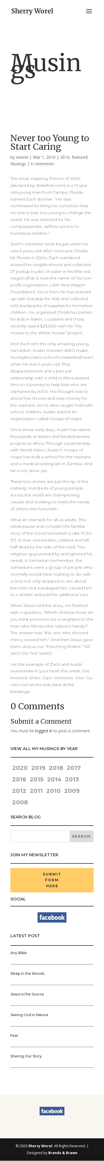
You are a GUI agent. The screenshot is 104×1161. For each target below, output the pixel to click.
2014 (54, 779)
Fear (14, 1035)
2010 (64, 157)
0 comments (42, 163)
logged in (43, 730)
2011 (36, 790)
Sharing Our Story (26, 1056)
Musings (18, 163)
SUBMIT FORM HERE (52, 880)
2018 (56, 767)
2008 (20, 802)
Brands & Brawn (62, 1152)
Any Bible (18, 953)
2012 (19, 790)
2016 (19, 779)
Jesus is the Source (27, 994)
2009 (72, 790)
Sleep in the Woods (27, 973)
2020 (19, 767)
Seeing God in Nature (29, 1015)
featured (80, 157)
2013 (72, 779)
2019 (38, 767)
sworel (22, 157)
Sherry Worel (40, 1145)
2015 (37, 779)
